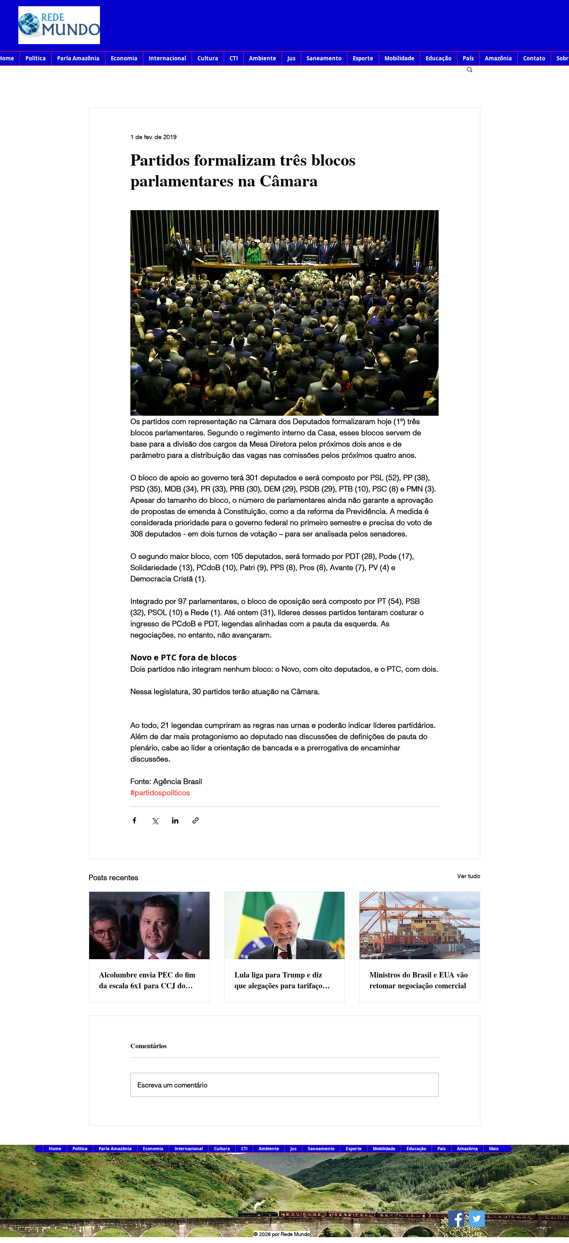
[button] (470, 69)
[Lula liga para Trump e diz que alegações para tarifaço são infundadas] (285, 925)
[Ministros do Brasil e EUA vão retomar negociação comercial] (419, 925)
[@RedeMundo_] (477, 1219)
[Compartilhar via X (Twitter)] (155, 820)
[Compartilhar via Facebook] (134, 820)
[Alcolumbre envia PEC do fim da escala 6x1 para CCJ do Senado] (149, 925)
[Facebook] (456, 1219)
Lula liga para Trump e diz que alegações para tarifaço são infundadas (278, 980)
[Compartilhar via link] (196, 820)
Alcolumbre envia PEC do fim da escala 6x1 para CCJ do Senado (147, 980)
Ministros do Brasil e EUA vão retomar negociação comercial (418, 980)
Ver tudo (468, 876)
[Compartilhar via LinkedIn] (175, 820)
